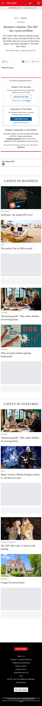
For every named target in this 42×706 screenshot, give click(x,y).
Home (16, 18)
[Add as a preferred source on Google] (21, 689)
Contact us (21, 147)
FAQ (21, 676)
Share (6, 61)
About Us (21, 656)
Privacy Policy (21, 666)
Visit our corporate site (27, 699)
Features (21, 22)
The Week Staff (13, 50)
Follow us (26, 61)
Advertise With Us (21, 673)
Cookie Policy (21, 669)
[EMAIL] (4, 164)
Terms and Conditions (21, 663)
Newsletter (37, 61)
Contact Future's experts (21, 659)
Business (24, 18)
